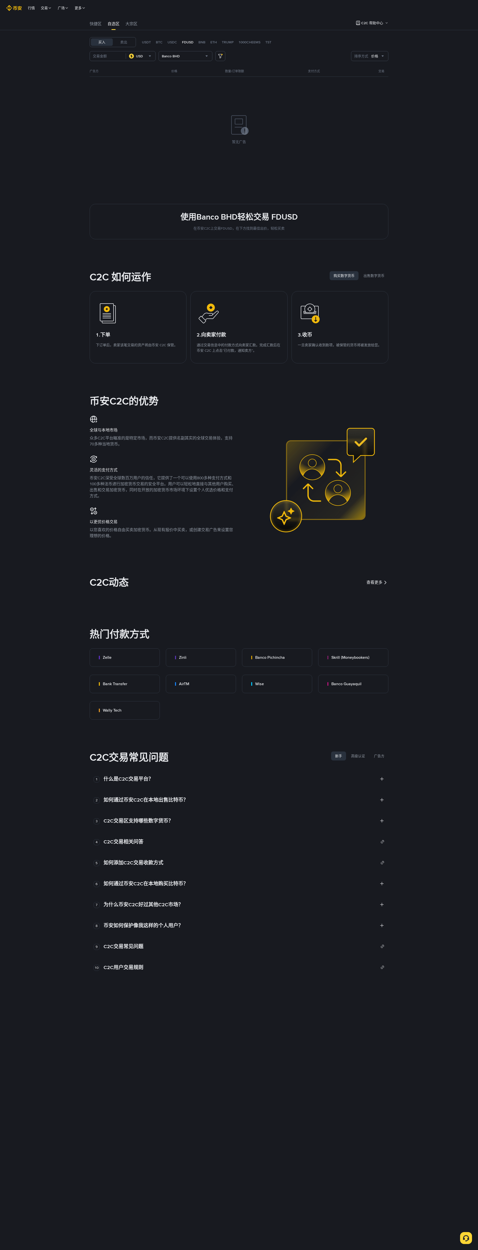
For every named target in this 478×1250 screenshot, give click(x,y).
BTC (159, 42)
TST (268, 42)
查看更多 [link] (374, 582)
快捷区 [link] (96, 23)
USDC (172, 42)
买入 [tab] (101, 42)
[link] (125, 657)
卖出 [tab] (123, 42)
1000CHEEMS (249, 42)
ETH (213, 42)
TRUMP (228, 42)
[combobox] (140, 56)
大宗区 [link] (131, 23)
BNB (201, 42)
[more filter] (220, 56)
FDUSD (187, 42)
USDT (146, 42)
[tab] (96, 24)
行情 (31, 8)
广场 (61, 8)
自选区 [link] (114, 23)
